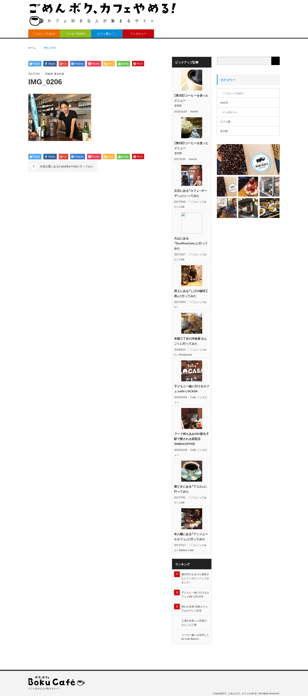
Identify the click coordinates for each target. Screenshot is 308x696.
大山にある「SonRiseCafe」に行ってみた (191, 243)
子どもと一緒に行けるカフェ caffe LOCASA (191, 388)
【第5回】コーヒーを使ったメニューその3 (191, 148)
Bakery (183, 550)
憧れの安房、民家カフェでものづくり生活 (194, 608)
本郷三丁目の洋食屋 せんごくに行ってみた (190, 340)
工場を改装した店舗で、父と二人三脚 (194, 622)
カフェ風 (225, 121)
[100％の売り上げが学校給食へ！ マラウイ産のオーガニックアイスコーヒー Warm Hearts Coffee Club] (248, 159)
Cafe (182, 207)
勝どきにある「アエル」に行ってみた (190, 488)
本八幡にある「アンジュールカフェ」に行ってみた (191, 536)
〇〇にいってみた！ (44, 33)
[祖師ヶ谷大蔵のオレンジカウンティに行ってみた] (248, 187)
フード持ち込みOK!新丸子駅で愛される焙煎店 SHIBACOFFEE (191, 438)
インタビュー (138, 33)
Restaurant (185, 354)
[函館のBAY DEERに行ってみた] (227, 208)
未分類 (224, 131)
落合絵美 (59, 74)
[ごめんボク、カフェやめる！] (102, 14)
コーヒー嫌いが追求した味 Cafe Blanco (195, 637)
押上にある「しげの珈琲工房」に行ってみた (191, 293)
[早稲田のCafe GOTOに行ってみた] (270, 208)
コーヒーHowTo (75, 33)
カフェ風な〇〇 (106, 33)
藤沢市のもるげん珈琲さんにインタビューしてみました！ (195, 578)
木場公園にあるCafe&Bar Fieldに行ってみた (66, 166)
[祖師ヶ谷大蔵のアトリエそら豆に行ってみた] (248, 208)
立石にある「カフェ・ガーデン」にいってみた (190, 193)
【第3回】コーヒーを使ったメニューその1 (191, 100)
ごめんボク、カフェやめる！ (243, 693)
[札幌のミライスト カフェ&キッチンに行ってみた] (270, 187)
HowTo (194, 111)
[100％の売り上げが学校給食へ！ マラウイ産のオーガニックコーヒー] (227, 187)
